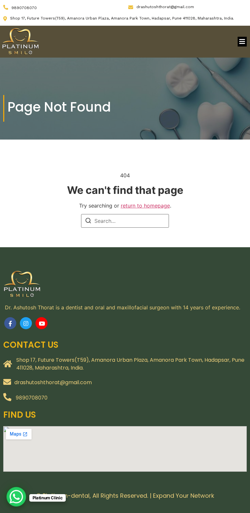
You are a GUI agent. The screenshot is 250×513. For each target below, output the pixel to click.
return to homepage (145, 205)
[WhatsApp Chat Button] (16, 496)
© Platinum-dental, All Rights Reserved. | (94, 496)
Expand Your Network (183, 496)
